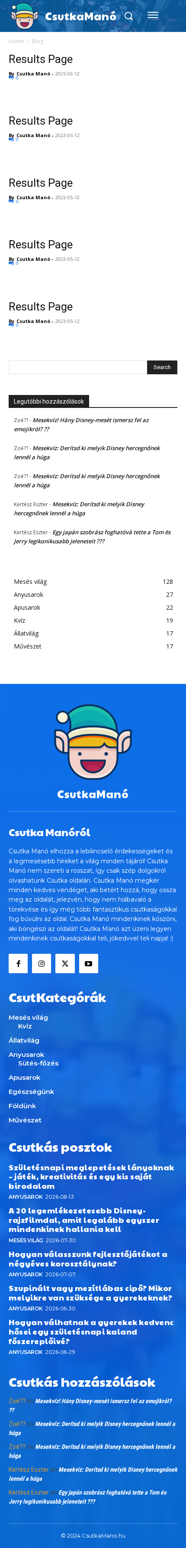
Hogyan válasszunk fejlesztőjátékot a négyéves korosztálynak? (88, 1258)
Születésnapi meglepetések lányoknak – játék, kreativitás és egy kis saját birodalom (91, 1176)
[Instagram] (41, 963)
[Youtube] (88, 963)
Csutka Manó (33, 73)
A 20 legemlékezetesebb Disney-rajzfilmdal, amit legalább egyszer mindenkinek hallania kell (84, 1219)
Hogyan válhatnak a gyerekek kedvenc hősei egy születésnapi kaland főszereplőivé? (91, 1331)
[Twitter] (64, 963)
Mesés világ (26, 1240)
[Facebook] (18, 963)
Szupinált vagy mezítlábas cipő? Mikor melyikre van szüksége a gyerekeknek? (90, 1292)
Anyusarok (26, 1197)
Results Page (41, 59)
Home (16, 41)
